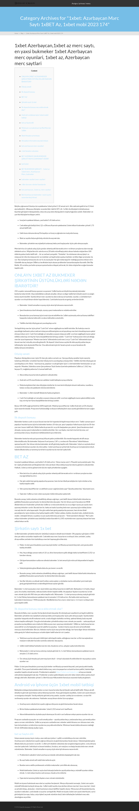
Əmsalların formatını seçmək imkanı (34, 141)
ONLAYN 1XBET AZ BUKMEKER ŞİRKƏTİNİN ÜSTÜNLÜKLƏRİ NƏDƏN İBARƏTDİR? (36, 79)
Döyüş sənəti (26, 87)
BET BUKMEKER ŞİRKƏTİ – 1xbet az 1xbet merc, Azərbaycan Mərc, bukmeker (35, 171)
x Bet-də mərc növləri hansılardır (33, 184)
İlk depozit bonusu (28, 92)
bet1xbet (24, 164)
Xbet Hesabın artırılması (30, 136)
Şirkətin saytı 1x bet (28, 102)
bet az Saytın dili (27, 123)
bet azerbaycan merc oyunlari (32, 146)
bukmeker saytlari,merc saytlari (33, 179)
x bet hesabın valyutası (29, 151)
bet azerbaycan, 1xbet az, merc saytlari (36, 190)
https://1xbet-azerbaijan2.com (67, 672)
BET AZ (24, 97)
